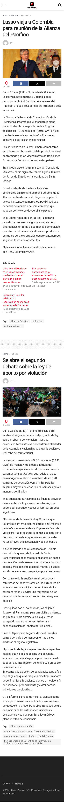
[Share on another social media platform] (53, 83)
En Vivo (6, 783)
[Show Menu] (4, 5)
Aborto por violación (22, 726)
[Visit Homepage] (31, 5)
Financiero (26, 15)
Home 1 (19, 783)
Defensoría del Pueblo (41, 736)
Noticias (14, 15)
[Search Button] (59, 5)
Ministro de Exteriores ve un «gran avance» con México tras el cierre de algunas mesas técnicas (15, 275)
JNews (13, 790)
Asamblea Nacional (14, 736)
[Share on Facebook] (21, 83)
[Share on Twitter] (37, 83)
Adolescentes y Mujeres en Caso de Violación (29, 731)
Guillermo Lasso (13, 326)
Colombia (37, 321)
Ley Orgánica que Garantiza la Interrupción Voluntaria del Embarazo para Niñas (27, 742)
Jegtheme (9, 794)
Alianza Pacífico (20, 321)
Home (5, 15)
